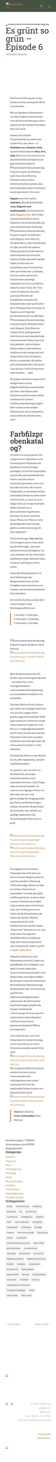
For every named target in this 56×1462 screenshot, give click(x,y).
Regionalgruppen (15, 1193)
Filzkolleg (11, 1173)
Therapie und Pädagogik (16, 1290)
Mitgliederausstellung (15, 1259)
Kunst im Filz (38, 1253)
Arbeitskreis (37, 1206)
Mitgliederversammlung (36, 1259)
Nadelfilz (10, 1264)
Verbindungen (12, 1295)
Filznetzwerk (21, 1238)
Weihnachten (26, 1295)
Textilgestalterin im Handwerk (18, 1285)
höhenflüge (11, 1253)
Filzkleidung (26, 1227)
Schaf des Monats (14, 1197)
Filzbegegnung (13, 1169)
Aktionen (22, 54)
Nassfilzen (21, 1264)
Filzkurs (10, 1238)
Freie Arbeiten (13, 1189)
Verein (9, 1177)
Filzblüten (39, 1217)
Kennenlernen (24, 1253)
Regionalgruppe (28, 1269)
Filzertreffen (37, 1222)
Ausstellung (11, 1211)
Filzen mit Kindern (22, 1222)
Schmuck (35, 1280)
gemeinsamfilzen (13, 1248)
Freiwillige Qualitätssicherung (18, 1243)
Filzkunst (10, 1232)
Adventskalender (22, 1206)
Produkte (10, 1185)
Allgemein (11, 1161)
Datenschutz (43, 1438)
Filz (20, 1211)
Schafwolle (24, 1280)
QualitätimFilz (12, 1269)
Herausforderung (30, 1248)
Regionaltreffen (13, 1274)
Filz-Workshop (12, 1217)
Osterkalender (34, 1264)
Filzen (9, 1165)
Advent (9, 1206)
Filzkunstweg (42, 1232)
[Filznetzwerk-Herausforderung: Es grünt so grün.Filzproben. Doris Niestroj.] (28, 1064)
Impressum (44, 1434)
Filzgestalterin (12, 1227)
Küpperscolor (23, 214)
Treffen (31, 1290)
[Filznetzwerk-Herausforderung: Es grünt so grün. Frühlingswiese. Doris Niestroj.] (28, 1104)
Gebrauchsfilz (38, 1243)
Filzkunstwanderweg (25, 1232)
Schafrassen (11, 1280)
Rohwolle (25, 1274)
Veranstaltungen (14, 1181)
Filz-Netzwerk (31, 1211)
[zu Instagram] (8, 1403)
